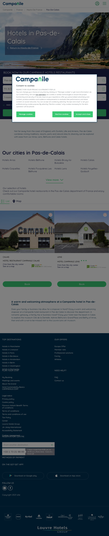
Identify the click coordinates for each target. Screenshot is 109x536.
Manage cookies (26, 114)
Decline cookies (62, 114)
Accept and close (83, 114)
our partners (41, 94)
